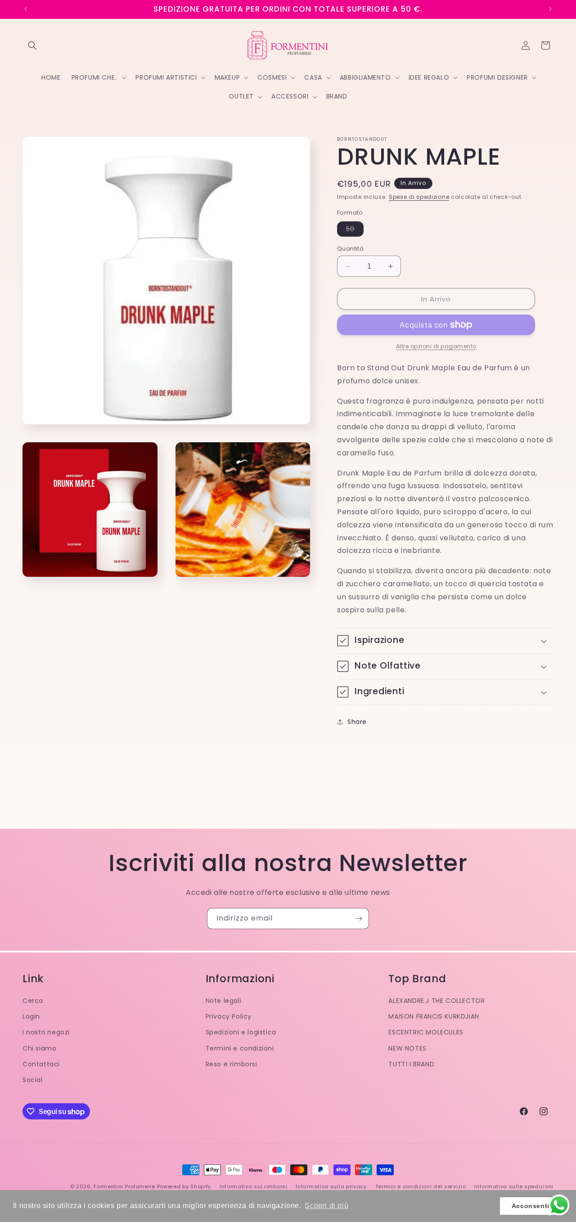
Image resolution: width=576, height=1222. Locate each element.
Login (31, 1016)
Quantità (350, 248)
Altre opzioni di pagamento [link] (436, 346)
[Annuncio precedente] (26, 9)
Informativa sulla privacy (331, 1186)
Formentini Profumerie (124, 1186)
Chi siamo (39, 1048)
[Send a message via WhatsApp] (559, 1205)
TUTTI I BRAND (411, 1064)
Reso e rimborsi (231, 1064)
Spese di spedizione (419, 197)
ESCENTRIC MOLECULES (425, 1032)
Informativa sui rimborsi (254, 1186)
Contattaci (41, 1064)
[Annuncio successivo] (550, 9)
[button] (32, 45)
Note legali (224, 1000)
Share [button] (357, 721)
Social (32, 1079)
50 (355, 230)
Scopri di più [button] (326, 1205)
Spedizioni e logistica (241, 1032)
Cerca (32, 1000)
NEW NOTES (407, 1048)
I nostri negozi (46, 1032)
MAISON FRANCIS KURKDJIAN (433, 1016)
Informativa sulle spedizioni (514, 1186)
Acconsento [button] (532, 1205)
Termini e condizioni (240, 1048)
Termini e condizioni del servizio (420, 1186)
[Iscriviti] (359, 918)
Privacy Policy (229, 1016)
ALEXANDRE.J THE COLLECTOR (436, 1000)
